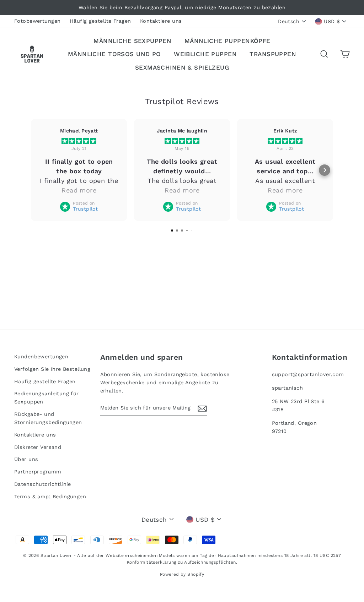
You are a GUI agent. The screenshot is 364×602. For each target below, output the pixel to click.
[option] (182, 8)
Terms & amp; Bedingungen (50, 497)
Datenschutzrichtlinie (42, 484)
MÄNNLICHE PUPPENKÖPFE (227, 40)
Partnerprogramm (37, 472)
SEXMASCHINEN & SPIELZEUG (182, 67)
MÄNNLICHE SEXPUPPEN (132, 40)
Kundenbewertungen (41, 357)
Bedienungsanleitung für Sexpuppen (46, 398)
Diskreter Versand (37, 447)
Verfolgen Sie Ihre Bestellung (52, 369)
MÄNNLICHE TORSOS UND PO (114, 54)
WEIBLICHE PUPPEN (205, 54)
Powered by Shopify (182, 574)
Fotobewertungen (37, 21)
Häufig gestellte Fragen (100, 21)
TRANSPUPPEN (273, 54)
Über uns (26, 459)
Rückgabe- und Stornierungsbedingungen (48, 418)
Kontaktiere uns (161, 21)
